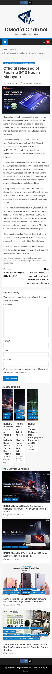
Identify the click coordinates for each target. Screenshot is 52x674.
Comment (8, 304)
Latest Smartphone (12, 592)
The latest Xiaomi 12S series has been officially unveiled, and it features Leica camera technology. (38, 276)
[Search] (43, 42)
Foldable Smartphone (26, 589)
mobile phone (32, 258)
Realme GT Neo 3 (39, 261)
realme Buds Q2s (25, 261)
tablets (20, 417)
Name (6, 340)
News (7, 63)
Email (6, 350)
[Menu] (10, 42)
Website (7, 359)
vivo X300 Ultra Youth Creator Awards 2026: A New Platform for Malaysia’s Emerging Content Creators (25, 647)
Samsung (26, 592)
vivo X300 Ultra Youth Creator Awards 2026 (21, 638)
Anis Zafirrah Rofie (12, 83)
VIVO (45, 635)
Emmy (7, 463)
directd (10, 258)
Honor (7, 414)
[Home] (4, 42)
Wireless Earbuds (27, 63)
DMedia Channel (26, 29)
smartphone (8, 264)
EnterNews (38, 667)
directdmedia (20, 258)
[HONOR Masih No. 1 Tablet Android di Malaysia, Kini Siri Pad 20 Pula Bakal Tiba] (19, 405)
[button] (10, 42)
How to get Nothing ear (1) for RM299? (13, 272)
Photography (35, 417)
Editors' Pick (10, 589)
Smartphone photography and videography (22, 635)
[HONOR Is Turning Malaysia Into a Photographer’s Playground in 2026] (32, 405)
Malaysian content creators (16, 628)
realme (14, 63)
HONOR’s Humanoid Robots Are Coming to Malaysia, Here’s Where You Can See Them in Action (8, 440)
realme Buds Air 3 (10, 261)
